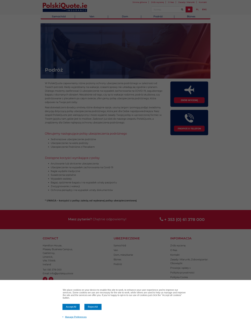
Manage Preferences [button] (76, 317)
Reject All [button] (93, 307)
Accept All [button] (71, 307)
